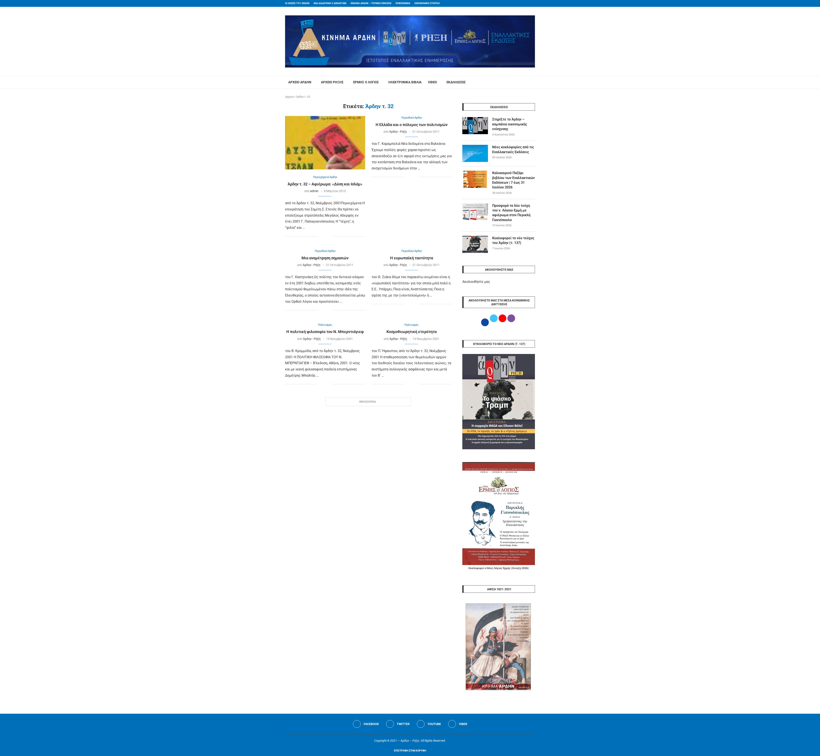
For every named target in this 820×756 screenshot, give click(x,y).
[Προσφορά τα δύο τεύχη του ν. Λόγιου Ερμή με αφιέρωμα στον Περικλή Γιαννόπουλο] (475, 211)
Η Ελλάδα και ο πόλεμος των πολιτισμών (412, 124)
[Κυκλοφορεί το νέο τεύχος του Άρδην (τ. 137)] (475, 244)
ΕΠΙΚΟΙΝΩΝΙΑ (403, 3)
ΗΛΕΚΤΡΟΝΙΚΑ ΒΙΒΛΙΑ (405, 82)
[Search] (533, 82)
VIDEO (432, 82)
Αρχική (289, 96)
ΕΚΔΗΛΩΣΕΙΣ (456, 82)
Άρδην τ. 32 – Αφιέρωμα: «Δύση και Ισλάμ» (325, 184)
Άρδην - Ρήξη (398, 131)
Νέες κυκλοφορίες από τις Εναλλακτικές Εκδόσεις (513, 149)
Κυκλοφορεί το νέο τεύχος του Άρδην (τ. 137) (513, 240)
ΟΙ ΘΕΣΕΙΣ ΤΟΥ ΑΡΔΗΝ (297, 3)
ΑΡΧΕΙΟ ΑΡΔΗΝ (299, 82)
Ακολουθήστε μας (476, 282)
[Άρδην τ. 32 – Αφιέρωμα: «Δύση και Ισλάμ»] (325, 142)
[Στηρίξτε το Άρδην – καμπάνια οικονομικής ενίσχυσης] (475, 125)
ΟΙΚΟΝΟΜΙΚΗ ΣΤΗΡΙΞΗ (427, 3)
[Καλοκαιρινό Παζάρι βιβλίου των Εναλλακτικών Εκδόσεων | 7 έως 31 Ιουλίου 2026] (475, 179)
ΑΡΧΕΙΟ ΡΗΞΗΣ (332, 82)
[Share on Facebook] (321, 236)
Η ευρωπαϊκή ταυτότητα (411, 258)
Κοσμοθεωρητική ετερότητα (412, 331)
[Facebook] (525, 3)
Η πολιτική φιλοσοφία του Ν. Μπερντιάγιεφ (325, 331)
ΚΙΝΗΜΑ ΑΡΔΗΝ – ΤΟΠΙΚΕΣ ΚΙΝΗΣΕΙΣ (371, 3)
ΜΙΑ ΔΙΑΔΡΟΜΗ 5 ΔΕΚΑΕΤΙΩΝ (330, 3)
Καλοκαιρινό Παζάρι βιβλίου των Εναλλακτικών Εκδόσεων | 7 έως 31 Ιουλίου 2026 (513, 180)
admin (314, 191)
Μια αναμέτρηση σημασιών (325, 258)
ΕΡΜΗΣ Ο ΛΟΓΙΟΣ (366, 82)
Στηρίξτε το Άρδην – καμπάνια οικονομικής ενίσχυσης (509, 124)
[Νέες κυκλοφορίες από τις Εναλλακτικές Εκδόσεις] (475, 153)
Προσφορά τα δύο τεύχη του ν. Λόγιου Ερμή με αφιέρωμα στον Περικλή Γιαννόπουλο (511, 213)
